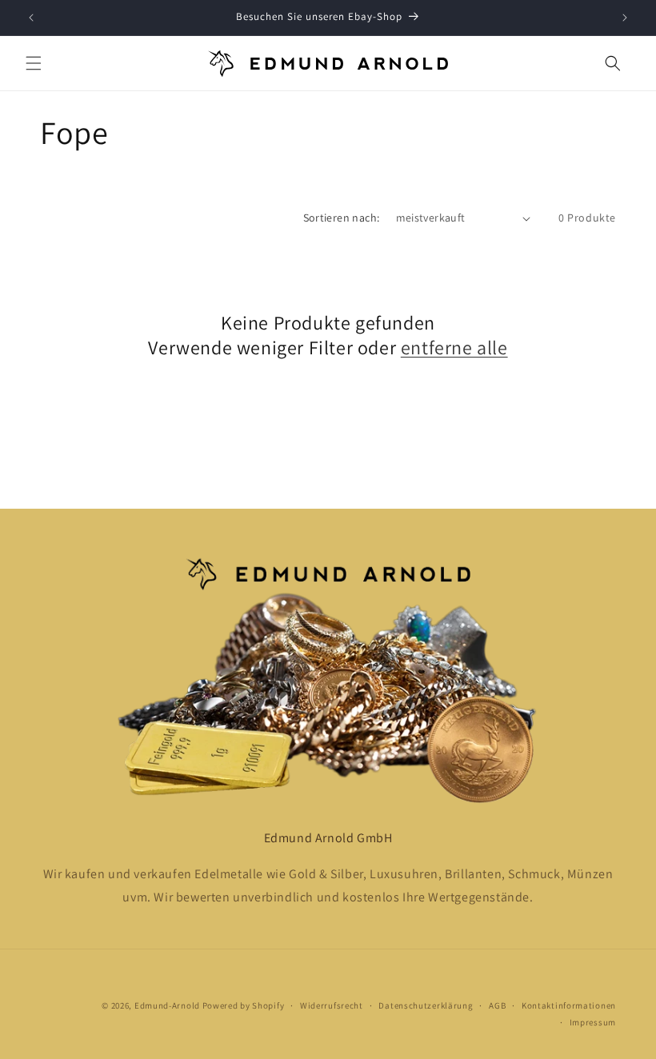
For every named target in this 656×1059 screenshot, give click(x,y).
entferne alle (454, 347)
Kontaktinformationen (569, 1005)
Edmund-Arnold (167, 1005)
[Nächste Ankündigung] (624, 17)
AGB (497, 1005)
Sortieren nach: (341, 217)
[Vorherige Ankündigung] (31, 17)
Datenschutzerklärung (425, 1005)
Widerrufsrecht (331, 1005)
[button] (33, 63)
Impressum (593, 1022)
